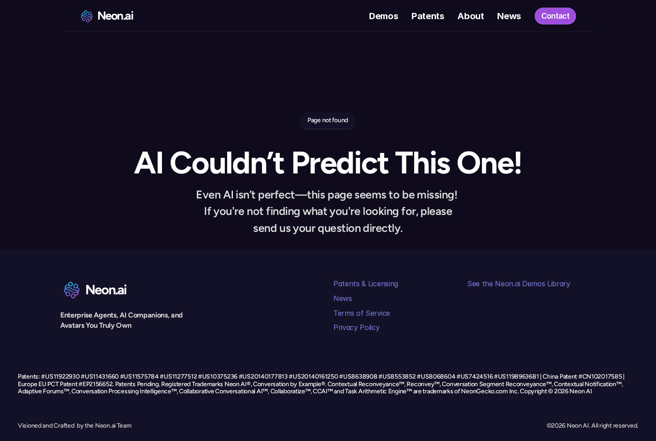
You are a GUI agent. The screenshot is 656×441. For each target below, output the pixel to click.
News (342, 298)
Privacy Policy (356, 327)
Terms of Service (361, 313)
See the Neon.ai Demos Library (518, 283)
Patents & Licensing (365, 283)
